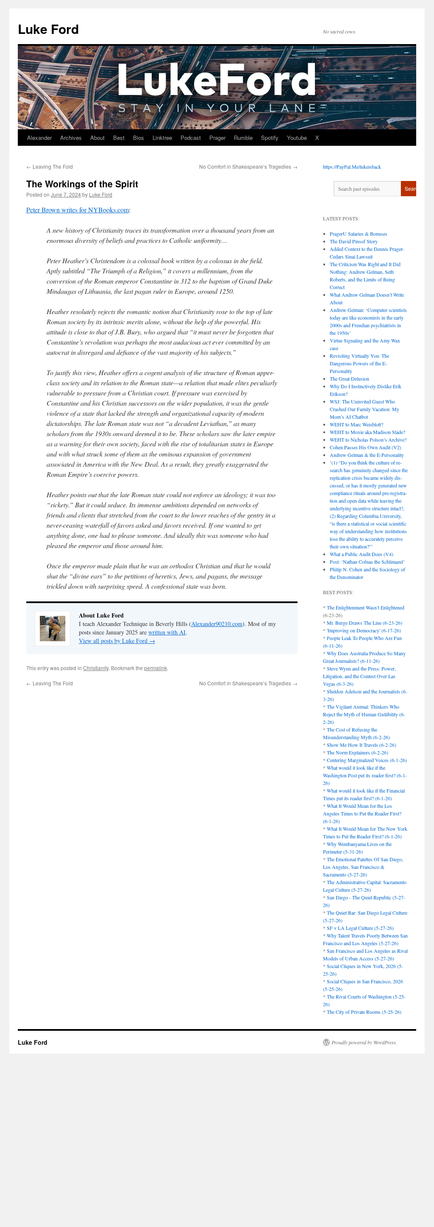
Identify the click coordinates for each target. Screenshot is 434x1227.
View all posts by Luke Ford (117, 641)
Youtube (297, 138)
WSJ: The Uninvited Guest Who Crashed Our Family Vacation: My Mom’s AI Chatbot (364, 409)
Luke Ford (48, 28)
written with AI (167, 632)
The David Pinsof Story (354, 241)
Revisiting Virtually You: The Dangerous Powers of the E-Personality (359, 363)
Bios (138, 138)
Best (119, 138)
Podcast (191, 138)
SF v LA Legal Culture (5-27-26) (360, 927)
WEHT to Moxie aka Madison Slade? (367, 431)
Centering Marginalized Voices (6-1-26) (367, 760)
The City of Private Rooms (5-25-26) (364, 1011)
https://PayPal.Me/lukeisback (352, 166)
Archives (71, 138)
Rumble (243, 138)
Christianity (95, 667)
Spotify (269, 138)
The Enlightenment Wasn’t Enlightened (365, 607)
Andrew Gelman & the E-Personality (367, 454)
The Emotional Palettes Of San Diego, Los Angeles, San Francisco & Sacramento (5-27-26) (363, 867)
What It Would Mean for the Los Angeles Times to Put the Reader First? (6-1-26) (362, 813)
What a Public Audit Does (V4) (361, 554)
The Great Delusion (349, 378)
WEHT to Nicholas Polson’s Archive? (368, 439)
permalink (155, 667)
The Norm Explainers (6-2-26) (357, 752)
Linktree (162, 138)
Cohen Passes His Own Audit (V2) (365, 447)
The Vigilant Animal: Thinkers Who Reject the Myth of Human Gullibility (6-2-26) (364, 714)
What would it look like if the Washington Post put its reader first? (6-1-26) (365, 775)
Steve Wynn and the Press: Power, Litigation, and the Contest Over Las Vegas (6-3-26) (359, 676)
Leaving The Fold (49, 166)
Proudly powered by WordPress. (364, 1042)
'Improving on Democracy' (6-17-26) (364, 630)
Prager (217, 138)
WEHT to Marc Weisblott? (356, 424)
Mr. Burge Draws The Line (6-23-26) (364, 622)
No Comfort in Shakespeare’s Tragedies (248, 166)
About (97, 138)
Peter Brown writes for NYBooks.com (77, 209)
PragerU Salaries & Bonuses (358, 233)
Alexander (39, 138)
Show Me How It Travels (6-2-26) (361, 744)
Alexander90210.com (216, 624)
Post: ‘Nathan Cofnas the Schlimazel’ (367, 561)
